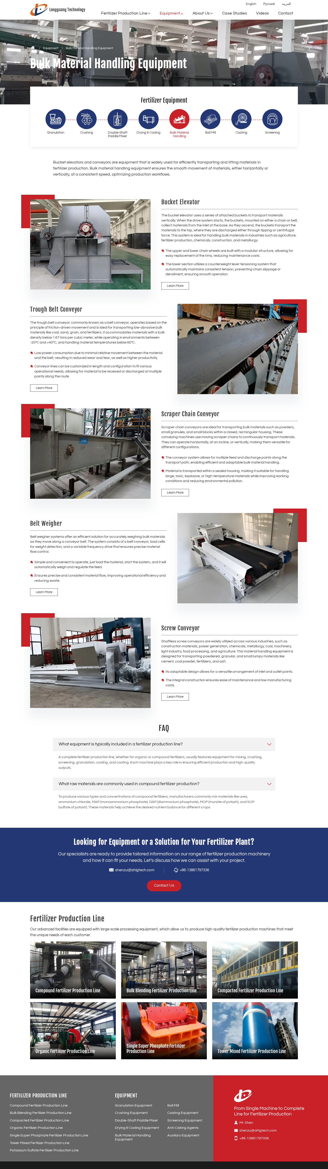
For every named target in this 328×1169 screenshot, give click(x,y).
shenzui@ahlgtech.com (134, 870)
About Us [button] (201, 13)
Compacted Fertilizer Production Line (250, 990)
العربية (286, 4)
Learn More (175, 286)
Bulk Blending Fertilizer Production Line (162, 990)
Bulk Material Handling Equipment (133, 1137)
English (251, 4)
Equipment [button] (170, 13)
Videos (262, 13)
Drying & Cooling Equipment (137, 1128)
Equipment (50, 48)
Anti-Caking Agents (183, 1128)
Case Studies (234, 13)
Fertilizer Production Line (38, 1095)
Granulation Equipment (133, 1105)
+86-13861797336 (194, 870)
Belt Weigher (46, 523)
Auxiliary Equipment (183, 1135)
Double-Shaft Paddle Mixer (136, 1120)
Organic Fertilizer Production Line (65, 1051)
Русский (269, 4)
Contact (285, 13)
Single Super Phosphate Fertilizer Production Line (156, 1048)
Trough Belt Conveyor (56, 309)
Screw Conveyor (180, 628)
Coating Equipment (182, 1113)
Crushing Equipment (131, 1113)
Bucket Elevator (180, 202)
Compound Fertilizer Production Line (67, 990)
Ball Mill (173, 1105)
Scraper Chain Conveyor (190, 414)
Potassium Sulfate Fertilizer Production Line (44, 1150)
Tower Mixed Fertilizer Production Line (252, 1051)
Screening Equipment (184, 1120)
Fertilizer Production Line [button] (124, 13)
